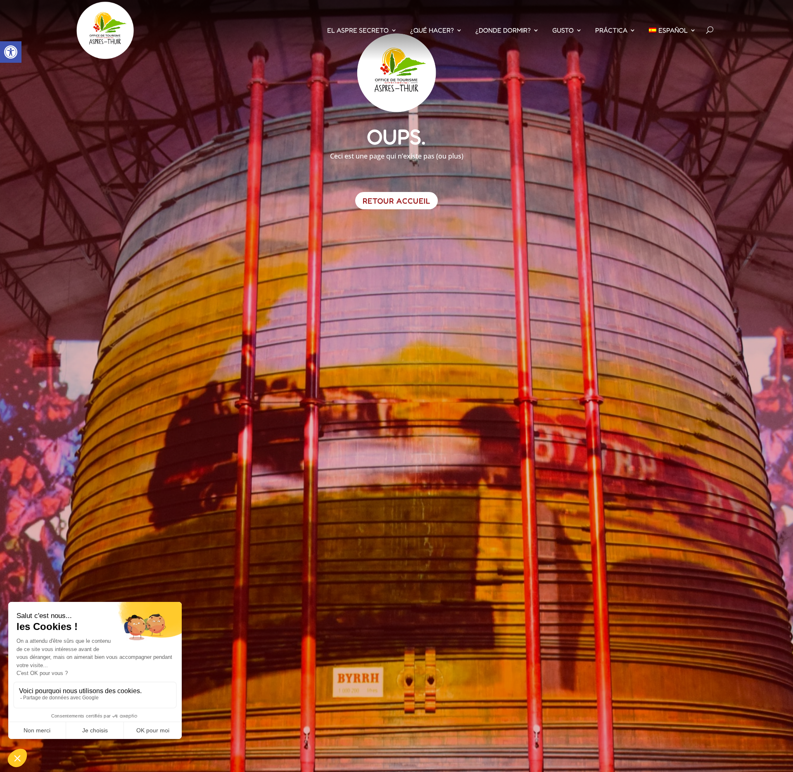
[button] (10, 52)
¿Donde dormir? (503, 30)
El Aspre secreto (358, 30)
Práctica (611, 30)
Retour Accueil (396, 200)
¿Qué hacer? (432, 30)
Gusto (563, 30)
